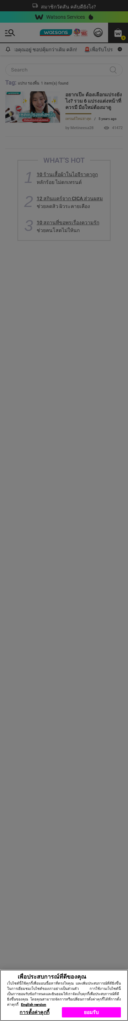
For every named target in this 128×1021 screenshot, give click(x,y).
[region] (64, 995)
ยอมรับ (91, 1012)
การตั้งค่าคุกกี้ (34, 1012)
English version (33, 1004)
